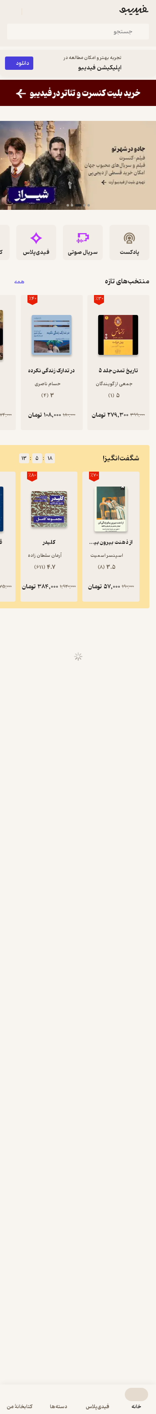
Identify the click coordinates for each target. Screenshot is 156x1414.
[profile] (12, 12)
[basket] (32, 12)
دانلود (22, 63)
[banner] (78, 93)
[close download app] (147, 63)
